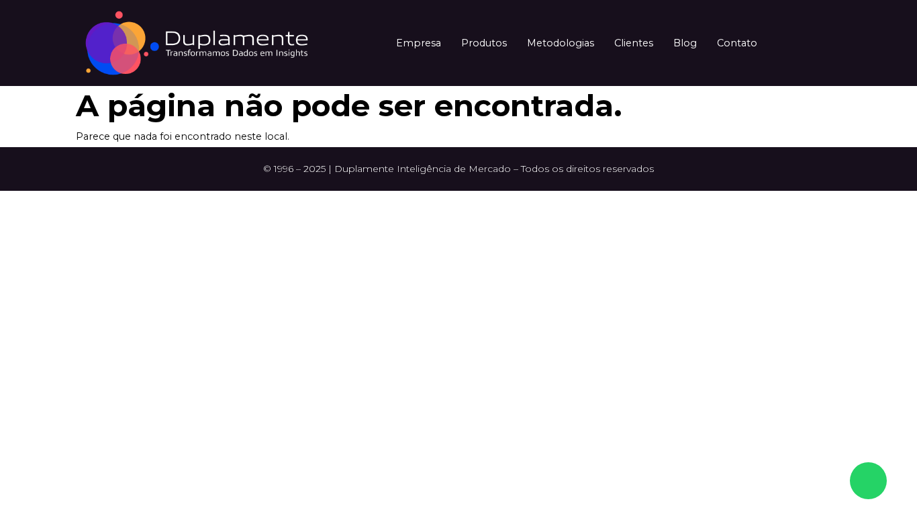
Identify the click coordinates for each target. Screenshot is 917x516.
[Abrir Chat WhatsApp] (868, 480)
